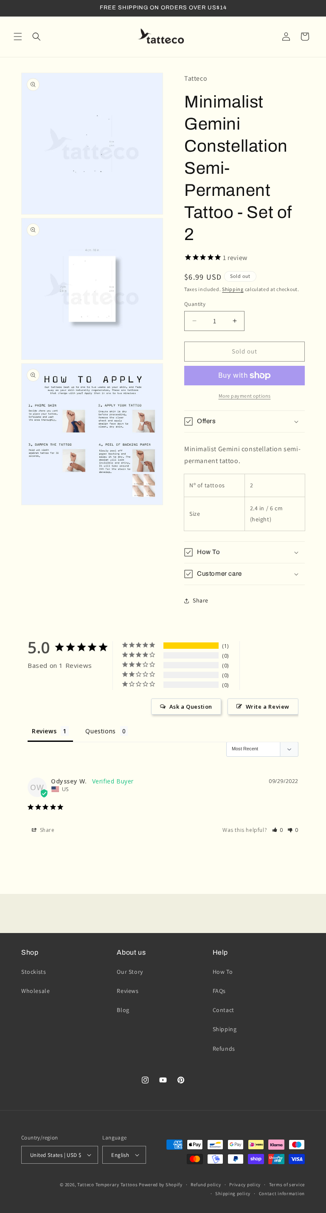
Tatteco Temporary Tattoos (107, 1185)
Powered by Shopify (161, 1185)
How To (223, 971)
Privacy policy (245, 1185)
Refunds (224, 1048)
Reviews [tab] (44, 731)
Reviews (127, 991)
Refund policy (206, 1185)
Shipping (233, 289)
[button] (17, 36)
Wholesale (35, 991)
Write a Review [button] (267, 706)
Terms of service (287, 1185)
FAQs (219, 991)
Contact (223, 1010)
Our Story (130, 971)
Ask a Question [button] (190, 706)
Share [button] (200, 600)
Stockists (33, 971)
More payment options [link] (245, 396)
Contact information (282, 1193)
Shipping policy (232, 1193)
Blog (123, 1010)
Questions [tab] (100, 731)
